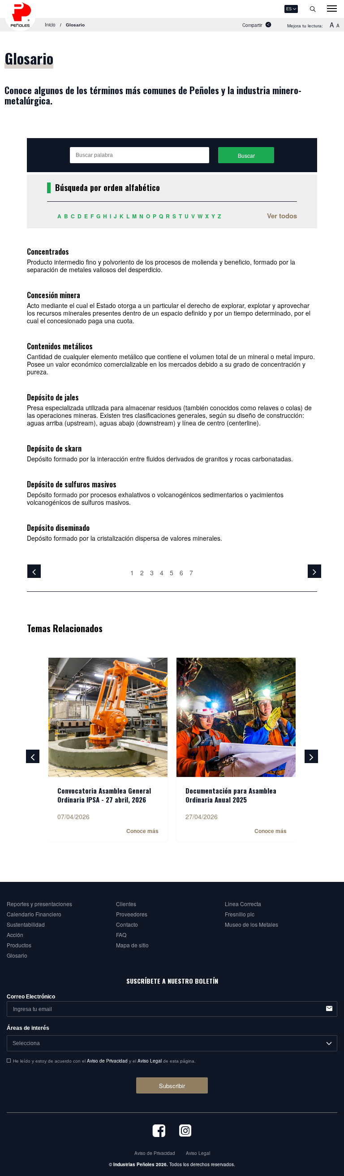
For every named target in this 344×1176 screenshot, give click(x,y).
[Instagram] (185, 1134)
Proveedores (131, 914)
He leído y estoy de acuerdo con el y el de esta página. (104, 1061)
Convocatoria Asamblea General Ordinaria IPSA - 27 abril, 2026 (104, 794)
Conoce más (142, 831)
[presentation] (32, 756)
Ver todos (282, 216)
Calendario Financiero (34, 914)
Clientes (126, 903)
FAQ (121, 934)
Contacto (127, 924)
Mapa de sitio (132, 945)
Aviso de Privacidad (107, 1061)
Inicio (50, 25)
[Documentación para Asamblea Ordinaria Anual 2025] (236, 717)
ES (289, 9)
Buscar (246, 155)
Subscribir (172, 1085)
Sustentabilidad (26, 924)
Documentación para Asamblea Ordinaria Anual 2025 (230, 794)
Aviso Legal (150, 1061)
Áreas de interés (28, 1028)
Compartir (252, 25)
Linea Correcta (243, 903)
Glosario (17, 955)
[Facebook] (159, 1134)
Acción (15, 934)
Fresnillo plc (239, 914)
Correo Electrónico (31, 997)
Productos (19, 945)
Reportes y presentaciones (39, 903)
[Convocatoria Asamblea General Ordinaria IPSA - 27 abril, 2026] (108, 717)
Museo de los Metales (251, 924)
